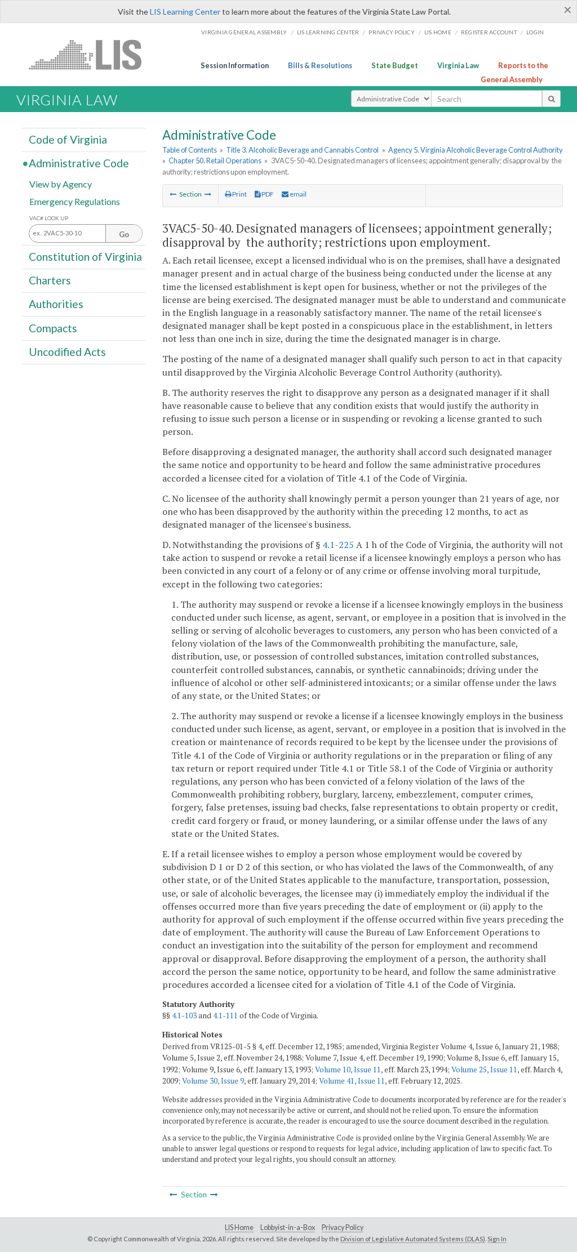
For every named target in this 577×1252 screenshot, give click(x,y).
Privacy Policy (392, 32)
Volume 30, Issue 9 (213, 1081)
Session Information (235, 65)
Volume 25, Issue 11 (484, 1069)
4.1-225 (338, 544)
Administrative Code (79, 163)
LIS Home (239, 1227)
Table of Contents (189, 149)
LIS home (437, 32)
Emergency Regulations (74, 200)
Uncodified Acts (67, 351)
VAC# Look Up (48, 218)
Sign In (497, 1238)
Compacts (53, 327)
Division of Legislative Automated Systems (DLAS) (412, 1238)
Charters (50, 280)
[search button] (551, 98)
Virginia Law (458, 65)
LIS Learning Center (185, 11)
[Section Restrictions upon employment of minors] (208, 194)
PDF (267, 194)
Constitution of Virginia (85, 256)
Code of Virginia (68, 139)
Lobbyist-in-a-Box (287, 1227)
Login (535, 32)
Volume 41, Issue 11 (352, 1081)
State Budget (394, 65)
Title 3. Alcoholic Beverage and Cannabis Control (302, 149)
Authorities (56, 303)
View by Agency (60, 183)
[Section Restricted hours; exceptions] (173, 194)
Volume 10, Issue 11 (348, 1069)
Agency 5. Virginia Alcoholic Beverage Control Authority (475, 149)
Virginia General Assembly (244, 32)
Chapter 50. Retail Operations (214, 160)
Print (239, 194)
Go (124, 234)
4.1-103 (184, 1015)
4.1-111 (225, 1015)
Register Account (489, 32)
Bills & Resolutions (320, 65)
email (297, 194)
